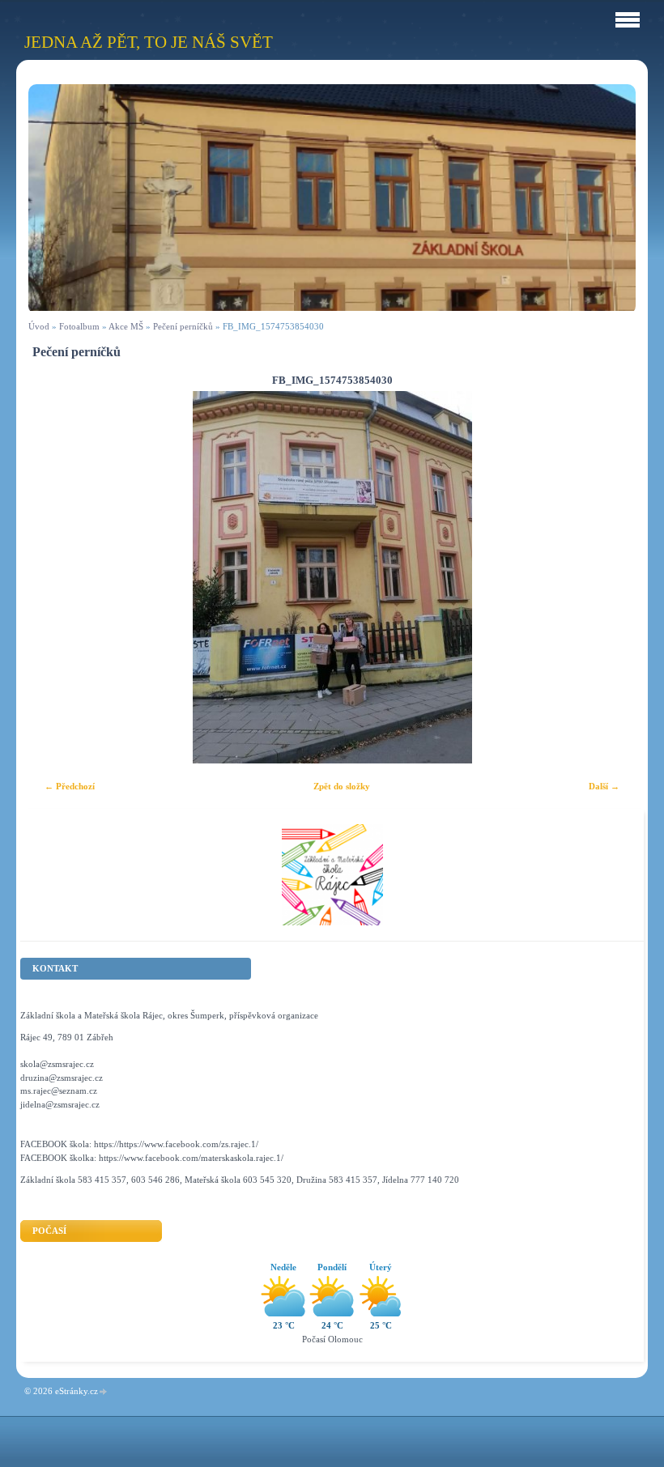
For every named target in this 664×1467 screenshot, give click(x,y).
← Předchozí (70, 786)
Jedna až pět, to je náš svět (148, 41)
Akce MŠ (126, 326)
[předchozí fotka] (54, 577)
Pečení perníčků (183, 326)
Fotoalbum (79, 326)
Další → (604, 786)
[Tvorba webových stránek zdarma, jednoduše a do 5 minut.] (103, 1392)
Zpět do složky (341, 786)
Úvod (38, 326)
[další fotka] (609, 577)
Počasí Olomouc (332, 1339)
